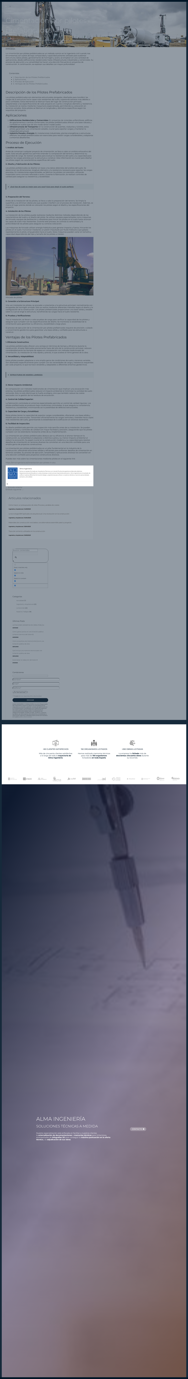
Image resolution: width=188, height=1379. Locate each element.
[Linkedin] (6, 6)
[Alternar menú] (25, 36)
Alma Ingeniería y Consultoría (14, 22)
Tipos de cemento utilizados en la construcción (27, 531)
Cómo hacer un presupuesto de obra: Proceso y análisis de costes (34, 505)
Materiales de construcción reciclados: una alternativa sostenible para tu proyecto (40, 522)
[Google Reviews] (10, 6)
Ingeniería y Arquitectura (16, 509)
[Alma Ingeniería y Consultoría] (6, 21)
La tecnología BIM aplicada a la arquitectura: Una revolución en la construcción (39, 514)
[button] (9, 9)
